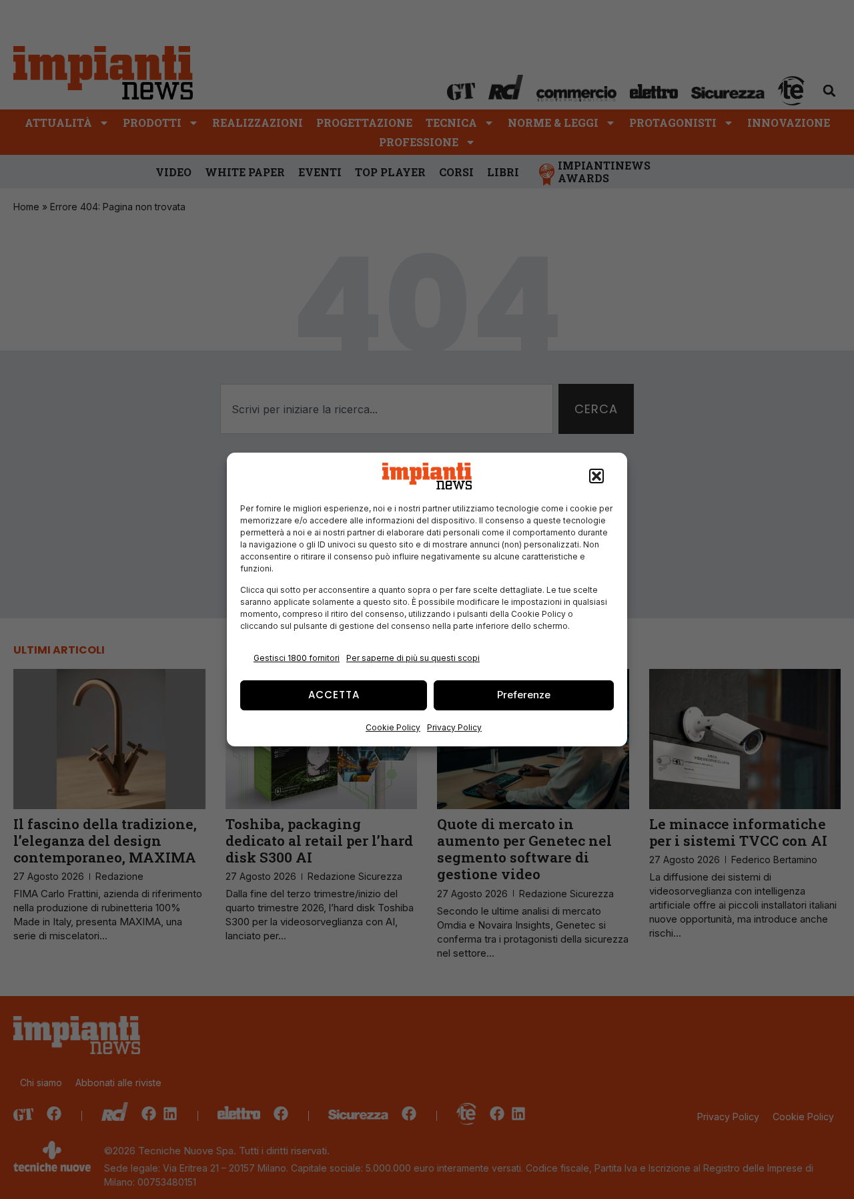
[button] (596, 476)
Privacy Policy (454, 727)
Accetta (334, 695)
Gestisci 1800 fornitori (297, 658)
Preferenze (523, 694)
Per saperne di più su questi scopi (413, 658)
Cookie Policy (393, 727)
